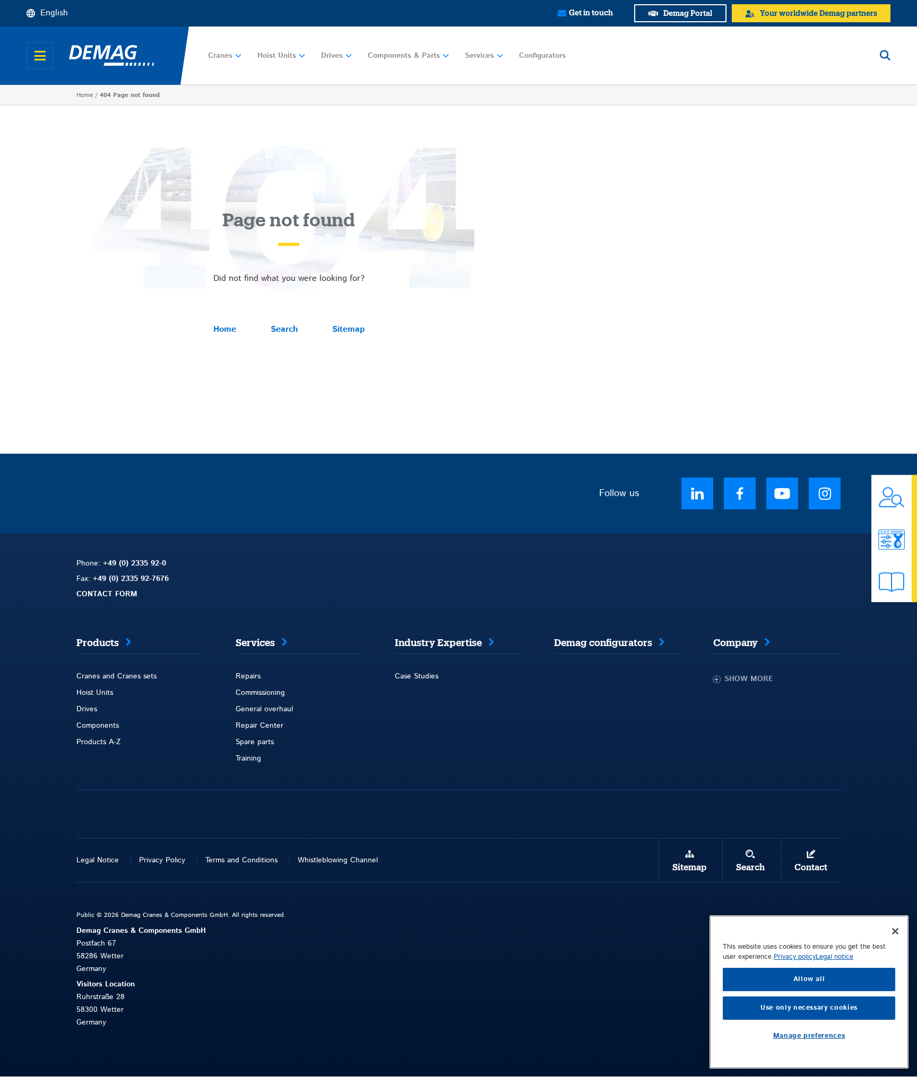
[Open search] (885, 55)
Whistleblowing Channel (338, 860)
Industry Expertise (438, 643)
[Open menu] (40, 55)
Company (735, 643)
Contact (810, 867)
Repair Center (259, 725)
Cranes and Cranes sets (116, 676)
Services (479, 55)
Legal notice (834, 957)
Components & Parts (404, 55)
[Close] (895, 931)
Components (97, 725)
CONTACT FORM (106, 594)
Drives (332, 55)
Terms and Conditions (241, 860)
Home (84, 95)
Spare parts (255, 742)
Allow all (809, 979)
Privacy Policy (162, 860)
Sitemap (348, 329)
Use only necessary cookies (809, 1008)
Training (248, 758)
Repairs (248, 676)
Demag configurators (603, 643)
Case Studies (416, 676)
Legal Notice (97, 860)
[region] (809, 992)
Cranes (220, 55)
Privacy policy (795, 957)
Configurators (542, 55)
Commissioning (260, 692)
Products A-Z (98, 742)
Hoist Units (276, 55)
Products (97, 643)
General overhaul (264, 709)
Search (284, 329)
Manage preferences (809, 1036)
